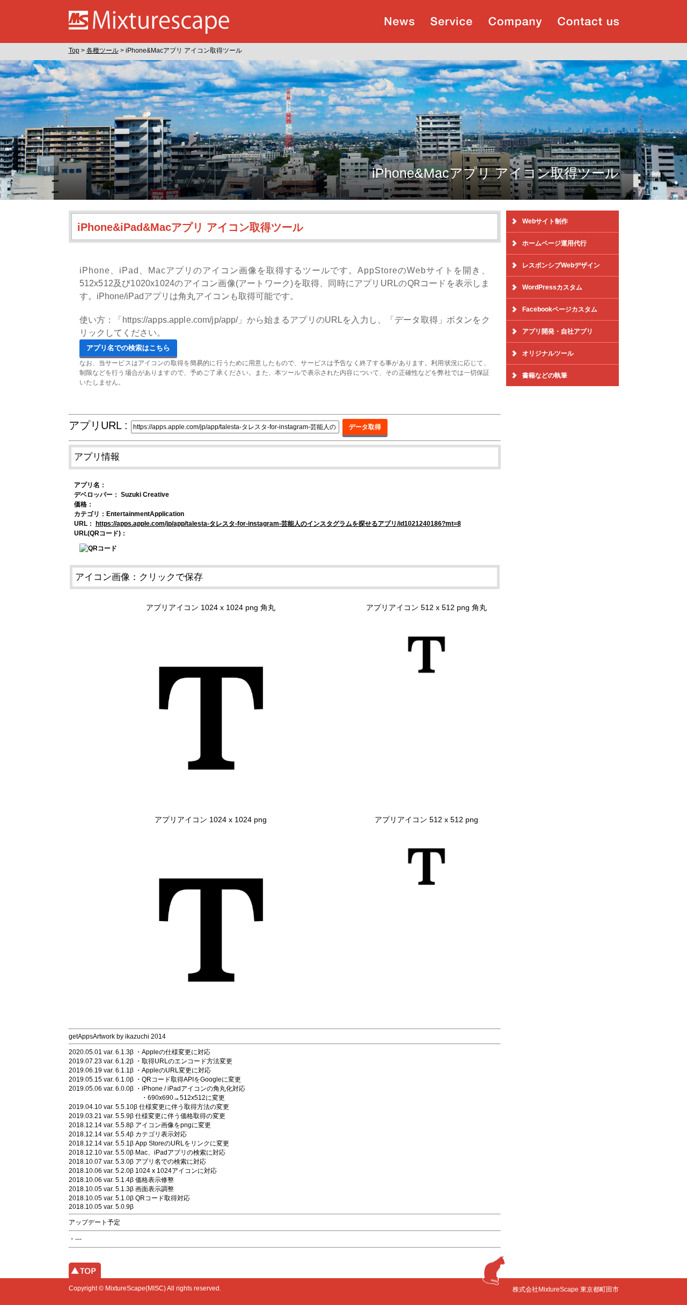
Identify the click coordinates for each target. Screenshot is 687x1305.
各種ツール (102, 50)
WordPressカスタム (552, 287)
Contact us (588, 22)
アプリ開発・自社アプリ (557, 331)
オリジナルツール (548, 353)
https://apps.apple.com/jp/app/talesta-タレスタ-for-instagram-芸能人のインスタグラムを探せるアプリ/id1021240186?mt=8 (278, 523)
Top (74, 50)
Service (451, 22)
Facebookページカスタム (559, 309)
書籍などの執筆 (544, 375)
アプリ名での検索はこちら (128, 348)
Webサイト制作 (545, 221)
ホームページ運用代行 (554, 243)
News (399, 22)
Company (515, 22)
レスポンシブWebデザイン (561, 265)
